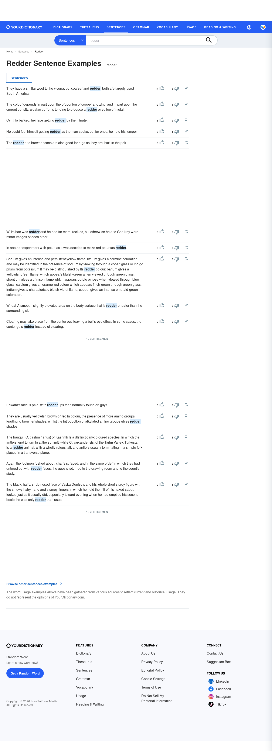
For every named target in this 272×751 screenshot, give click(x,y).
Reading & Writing (90, 704)
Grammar (83, 678)
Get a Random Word (25, 673)
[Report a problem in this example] (186, 88)
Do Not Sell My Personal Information (157, 698)
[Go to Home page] (24, 27)
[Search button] (210, 40)
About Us (148, 653)
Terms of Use (151, 687)
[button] (249, 27)
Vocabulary (84, 687)
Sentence (23, 51)
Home (9, 51)
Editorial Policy (152, 670)
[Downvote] (176, 88)
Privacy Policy (152, 661)
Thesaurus (84, 661)
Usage (81, 695)
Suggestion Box (219, 661)
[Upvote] (161, 88)
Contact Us (215, 653)
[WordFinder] (263, 27)
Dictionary (83, 653)
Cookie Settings (153, 678)
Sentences (67, 40)
